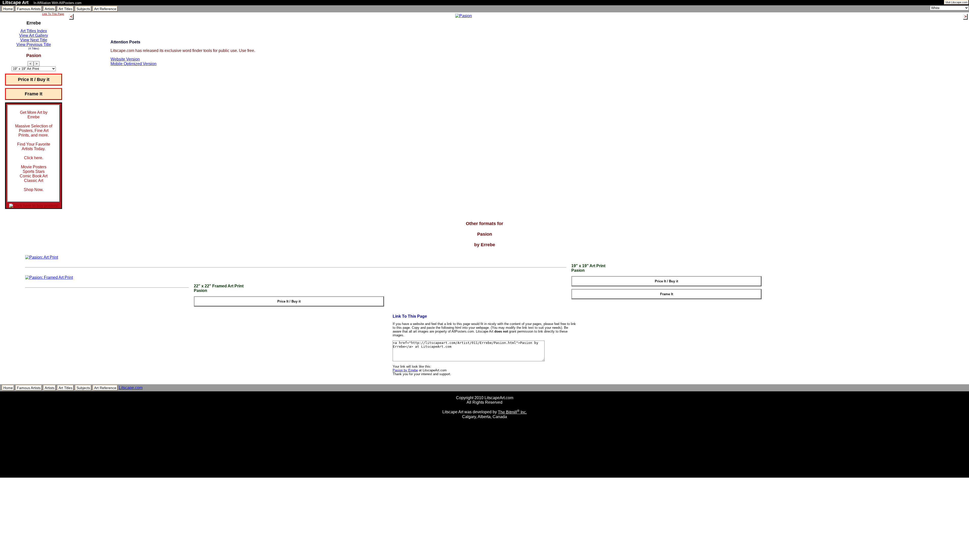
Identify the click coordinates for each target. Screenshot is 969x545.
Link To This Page (53, 13)
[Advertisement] (484, 476)
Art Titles (65, 9)
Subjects (83, 9)
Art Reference (105, 9)
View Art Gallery (33, 35)
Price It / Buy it (33, 79)
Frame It (33, 93)
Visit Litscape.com (956, 2)
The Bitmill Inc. (512, 412)
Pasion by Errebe (405, 370)
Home (8, 9)
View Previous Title (33, 44)
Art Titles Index (33, 31)
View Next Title (33, 40)
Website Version (125, 59)
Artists (50, 9)
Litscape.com (131, 388)
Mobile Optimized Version (133, 64)
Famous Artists (29, 9)
